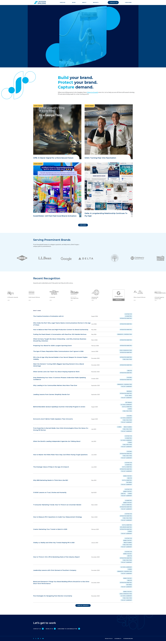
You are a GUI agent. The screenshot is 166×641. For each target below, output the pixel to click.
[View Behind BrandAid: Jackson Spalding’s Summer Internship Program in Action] (74, 406)
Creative (129, 370)
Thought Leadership (126, 386)
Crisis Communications (126, 350)
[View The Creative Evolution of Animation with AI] (74, 316)
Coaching (129, 377)
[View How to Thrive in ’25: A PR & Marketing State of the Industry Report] (74, 557)
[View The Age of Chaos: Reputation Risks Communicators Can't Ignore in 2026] (74, 351)
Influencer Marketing (126, 527)
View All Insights (83, 605)
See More (83, 225)
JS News (130, 408)
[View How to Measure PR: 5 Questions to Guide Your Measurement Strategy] (74, 517)
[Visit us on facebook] (33, 638)
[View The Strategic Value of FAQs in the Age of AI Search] (74, 467)
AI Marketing (128, 316)
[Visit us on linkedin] (38, 638)
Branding (129, 391)
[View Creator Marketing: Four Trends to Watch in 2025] (74, 529)
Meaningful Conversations (124, 334)
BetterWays (129, 402)
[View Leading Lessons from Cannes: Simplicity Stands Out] (74, 394)
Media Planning (128, 426)
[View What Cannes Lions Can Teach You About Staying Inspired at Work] (74, 371)
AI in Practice (128, 314)
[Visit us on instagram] (40, 638)
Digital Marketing (127, 406)
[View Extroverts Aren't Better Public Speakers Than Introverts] (74, 419)
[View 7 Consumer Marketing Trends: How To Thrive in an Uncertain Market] (74, 504)
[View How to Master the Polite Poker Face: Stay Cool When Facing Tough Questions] (74, 454)
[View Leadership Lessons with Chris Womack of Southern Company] (74, 570)
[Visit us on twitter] (36, 638)
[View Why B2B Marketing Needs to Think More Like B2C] (74, 480)
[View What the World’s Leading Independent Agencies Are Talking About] (74, 441)
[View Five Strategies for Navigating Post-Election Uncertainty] (74, 596)
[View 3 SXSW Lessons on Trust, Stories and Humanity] (74, 492)
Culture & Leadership (126, 404)
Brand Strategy (127, 475)
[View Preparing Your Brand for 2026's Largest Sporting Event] (74, 345)
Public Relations (127, 359)
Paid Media (129, 482)
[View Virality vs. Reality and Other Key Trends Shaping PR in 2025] (74, 542)
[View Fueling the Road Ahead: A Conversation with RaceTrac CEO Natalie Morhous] (74, 334)
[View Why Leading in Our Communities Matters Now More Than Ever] (74, 385)
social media (128, 395)
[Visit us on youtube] (43, 638)
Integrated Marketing (126, 318)
